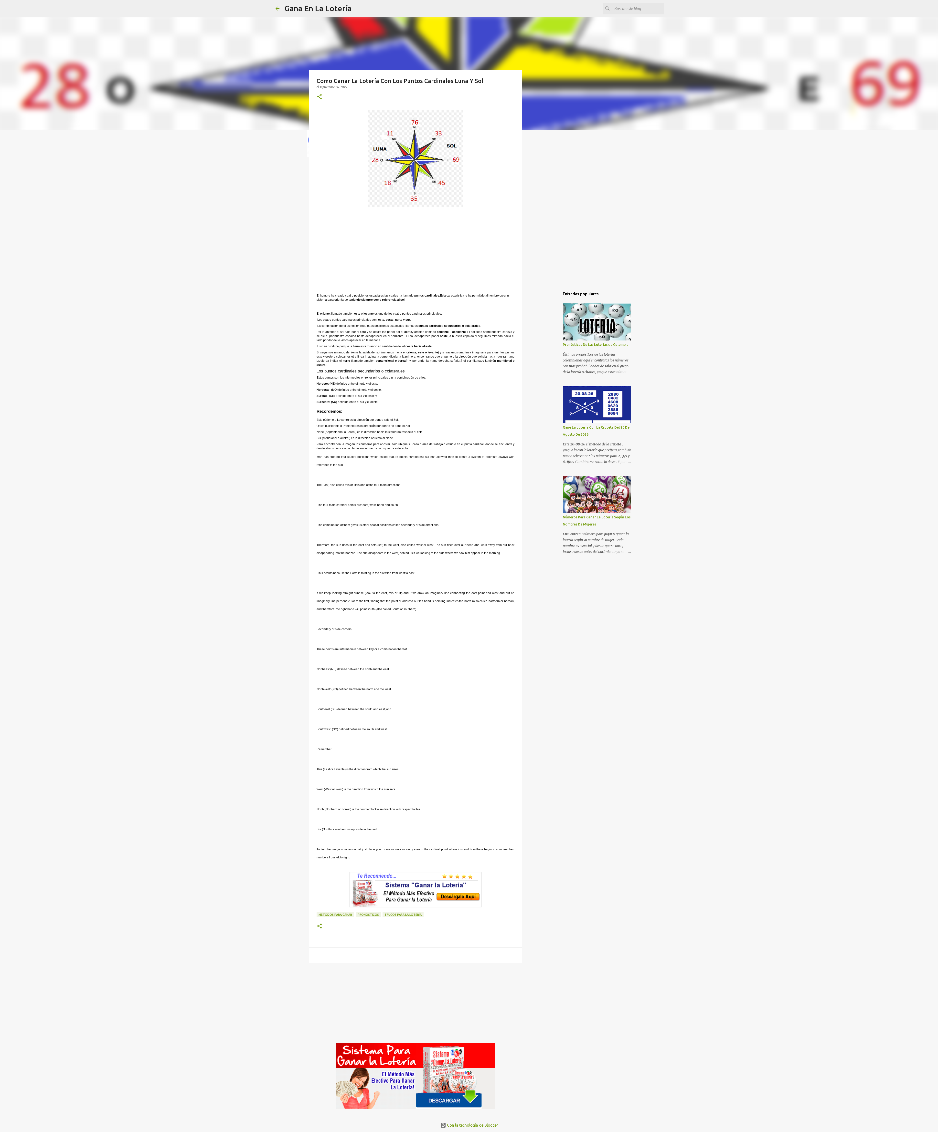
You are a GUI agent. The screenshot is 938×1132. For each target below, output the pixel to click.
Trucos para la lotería (403, 914)
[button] (319, 97)
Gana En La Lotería (318, 8)
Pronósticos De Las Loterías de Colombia (596, 345)
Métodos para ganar (335, 914)
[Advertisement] (415, 251)
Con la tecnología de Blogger (472, 1125)
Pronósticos (368, 914)
